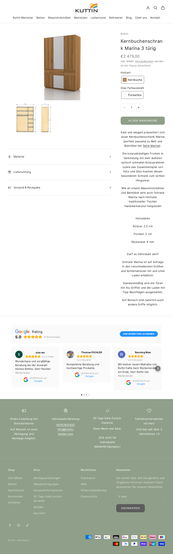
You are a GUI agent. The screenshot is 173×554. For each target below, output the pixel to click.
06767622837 (65, 425)
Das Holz (39, 513)
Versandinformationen (48, 490)
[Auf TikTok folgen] (27, 525)
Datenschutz (89, 496)
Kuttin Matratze (23, 17)
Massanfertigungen (46, 484)
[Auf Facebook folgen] (9, 525)
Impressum (88, 478)
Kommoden (15, 496)
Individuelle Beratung (66, 418)
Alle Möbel (15, 478)
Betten (40, 17)
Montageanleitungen (46, 478)
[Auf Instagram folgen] (18, 525)
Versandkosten (144, 61)
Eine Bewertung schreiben (138, 334)
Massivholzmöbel (59, 17)
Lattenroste (98, 17)
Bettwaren (116, 17)
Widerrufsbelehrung (94, 490)
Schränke (14, 502)
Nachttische (16, 490)
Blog (129, 17)
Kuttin (124, 33)
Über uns (141, 17)
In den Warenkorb (142, 120)
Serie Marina (151, 145)
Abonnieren (130, 508)
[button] (132, 80)
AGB (83, 484)
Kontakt (155, 17)
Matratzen (80, 17)
